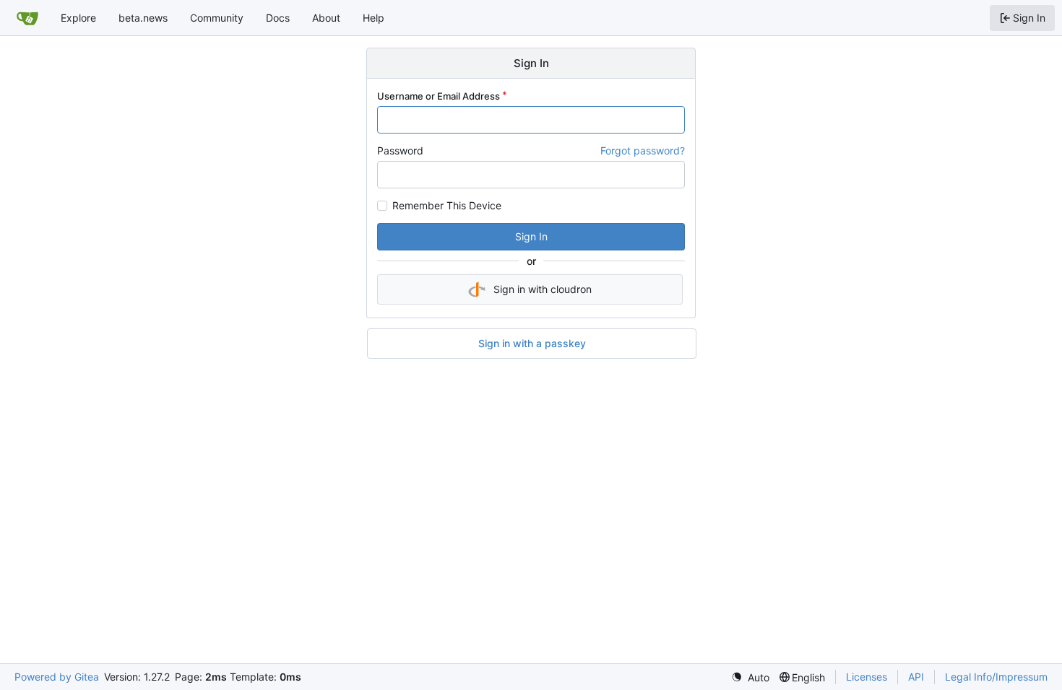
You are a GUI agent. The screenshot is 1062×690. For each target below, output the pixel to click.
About (326, 18)
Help (373, 18)
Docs (278, 18)
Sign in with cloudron (542, 289)
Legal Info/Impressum (996, 677)
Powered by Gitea (56, 677)
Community (216, 18)
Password (400, 150)
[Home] (27, 18)
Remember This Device (446, 206)
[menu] (750, 677)
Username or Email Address (438, 96)
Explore (78, 18)
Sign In (531, 236)
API (916, 677)
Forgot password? (642, 150)
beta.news (143, 18)
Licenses (866, 677)
